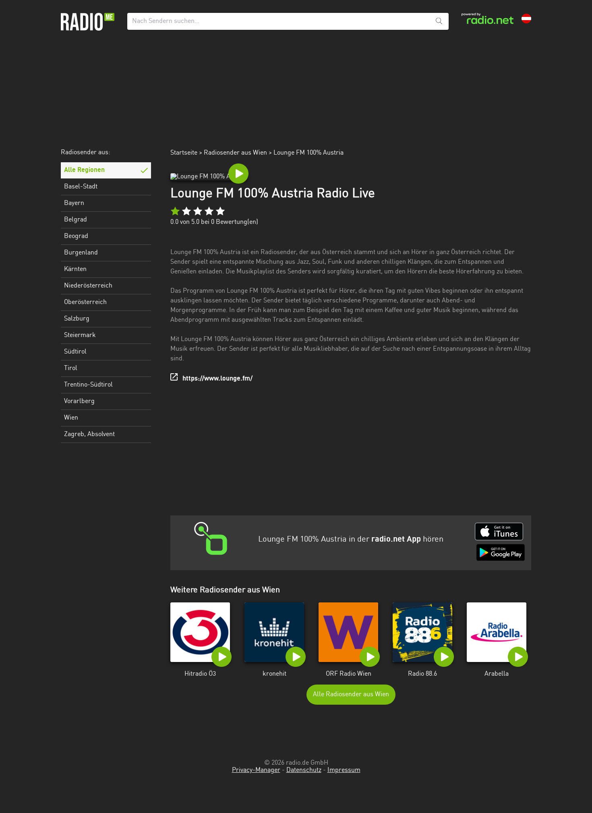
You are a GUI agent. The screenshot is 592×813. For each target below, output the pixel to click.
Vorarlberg (79, 401)
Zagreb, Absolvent (89, 434)
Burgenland (81, 253)
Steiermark (80, 335)
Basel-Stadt (80, 187)
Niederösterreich (88, 286)
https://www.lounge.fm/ (217, 379)
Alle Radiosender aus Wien (351, 694)
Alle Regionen (84, 170)
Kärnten (75, 269)
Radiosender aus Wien (235, 153)
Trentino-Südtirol (88, 385)
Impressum (343, 770)
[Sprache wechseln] (526, 18)
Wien (71, 418)
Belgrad (75, 220)
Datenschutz (303, 770)
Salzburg (76, 319)
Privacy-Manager (256, 770)
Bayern (74, 203)
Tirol (70, 368)
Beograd (76, 236)
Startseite (183, 153)
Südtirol (75, 352)
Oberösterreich (85, 302)
